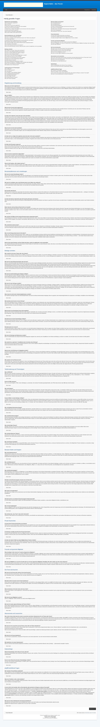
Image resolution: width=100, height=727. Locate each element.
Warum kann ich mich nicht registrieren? (12, 25)
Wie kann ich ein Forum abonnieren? (58, 59)
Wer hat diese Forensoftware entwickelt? (58, 70)
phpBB (46, 715)
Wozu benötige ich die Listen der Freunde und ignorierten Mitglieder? (64, 41)
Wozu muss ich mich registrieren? (11, 22)
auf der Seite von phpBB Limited (42, 673)
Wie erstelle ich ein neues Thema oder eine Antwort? (14, 50)
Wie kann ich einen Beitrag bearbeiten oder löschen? (15, 51)
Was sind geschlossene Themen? (11, 77)
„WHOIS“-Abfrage (8, 690)
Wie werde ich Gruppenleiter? (56, 27)
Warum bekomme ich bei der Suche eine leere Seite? (61, 50)
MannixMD (54, 717)
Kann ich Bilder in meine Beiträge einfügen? (13, 72)
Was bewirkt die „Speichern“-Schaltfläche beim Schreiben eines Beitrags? (18, 62)
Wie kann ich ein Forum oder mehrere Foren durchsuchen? (62, 48)
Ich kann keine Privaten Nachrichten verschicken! (60, 35)
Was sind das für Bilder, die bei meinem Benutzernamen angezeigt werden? (19, 42)
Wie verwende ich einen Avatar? (11, 43)
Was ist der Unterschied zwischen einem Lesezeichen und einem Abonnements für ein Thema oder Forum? (71, 57)
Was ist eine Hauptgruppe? (56, 30)
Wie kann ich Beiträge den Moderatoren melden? (14, 61)
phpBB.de (89, 209)
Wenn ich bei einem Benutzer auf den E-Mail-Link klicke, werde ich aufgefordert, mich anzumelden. (23, 46)
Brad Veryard (53, 716)
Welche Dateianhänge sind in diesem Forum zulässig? (61, 65)
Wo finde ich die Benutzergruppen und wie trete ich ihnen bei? (62, 26)
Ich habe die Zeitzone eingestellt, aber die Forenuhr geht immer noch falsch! (19, 40)
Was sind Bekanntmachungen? (10, 74)
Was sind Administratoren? (56, 22)
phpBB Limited (79, 209)
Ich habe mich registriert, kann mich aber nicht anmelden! (15, 26)
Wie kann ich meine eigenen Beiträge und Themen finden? (62, 53)
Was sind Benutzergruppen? (56, 25)
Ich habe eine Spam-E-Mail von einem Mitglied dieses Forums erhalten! (64, 37)
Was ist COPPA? (8, 24)
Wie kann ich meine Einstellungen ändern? (13, 36)
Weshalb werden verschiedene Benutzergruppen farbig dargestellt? (63, 28)
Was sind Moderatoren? (55, 24)
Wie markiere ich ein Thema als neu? (12, 64)
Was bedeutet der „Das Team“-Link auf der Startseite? (61, 31)
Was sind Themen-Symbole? (10, 78)
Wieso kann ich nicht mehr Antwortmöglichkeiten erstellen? (16, 55)
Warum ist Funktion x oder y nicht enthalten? (59, 71)
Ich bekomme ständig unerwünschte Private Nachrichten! (62, 36)
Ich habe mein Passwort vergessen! (11, 30)
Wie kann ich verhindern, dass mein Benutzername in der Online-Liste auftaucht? (20, 37)
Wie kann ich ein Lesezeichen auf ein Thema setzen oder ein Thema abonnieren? (66, 58)
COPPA (74, 117)
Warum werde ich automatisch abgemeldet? (13, 31)
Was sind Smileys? (8, 71)
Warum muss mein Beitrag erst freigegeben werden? (15, 63)
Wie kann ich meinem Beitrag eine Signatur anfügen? (15, 52)
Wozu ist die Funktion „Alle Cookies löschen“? (13, 32)
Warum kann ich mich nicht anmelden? (12, 27)
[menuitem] (5, 10)
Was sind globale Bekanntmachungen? (12, 73)
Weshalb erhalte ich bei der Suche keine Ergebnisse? (61, 49)
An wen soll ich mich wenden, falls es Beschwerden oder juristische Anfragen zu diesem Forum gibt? (70, 72)
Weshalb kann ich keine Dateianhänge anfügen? (14, 58)
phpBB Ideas (65, 680)
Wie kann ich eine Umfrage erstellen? (12, 53)
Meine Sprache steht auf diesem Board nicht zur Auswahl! (15, 41)
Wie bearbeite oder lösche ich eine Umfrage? (13, 56)
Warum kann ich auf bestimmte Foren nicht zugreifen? (15, 57)
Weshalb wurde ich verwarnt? (10, 59)
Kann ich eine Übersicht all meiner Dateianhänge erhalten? (62, 66)
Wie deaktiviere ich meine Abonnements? (58, 60)
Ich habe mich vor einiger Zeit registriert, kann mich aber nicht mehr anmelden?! (20, 28)
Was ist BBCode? (8, 68)
